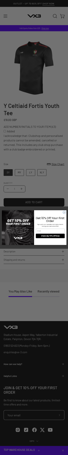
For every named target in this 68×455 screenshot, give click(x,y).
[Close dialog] (64, 212)
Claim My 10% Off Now (50, 236)
